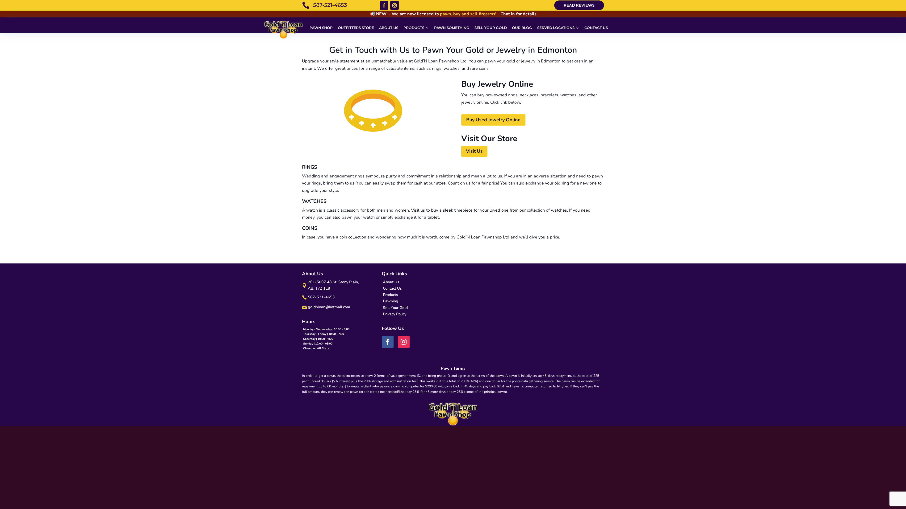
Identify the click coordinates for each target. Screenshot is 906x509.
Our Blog (522, 27)
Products (413, 27)
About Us (388, 27)
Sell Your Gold (490, 27)
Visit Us (474, 151)
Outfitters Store (356, 27)
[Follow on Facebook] (384, 5)
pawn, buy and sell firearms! (468, 14)
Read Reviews (579, 5)
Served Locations (556, 27)
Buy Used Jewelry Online (493, 120)
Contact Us (596, 27)
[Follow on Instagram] (394, 5)
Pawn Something (451, 27)
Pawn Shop (321, 27)
